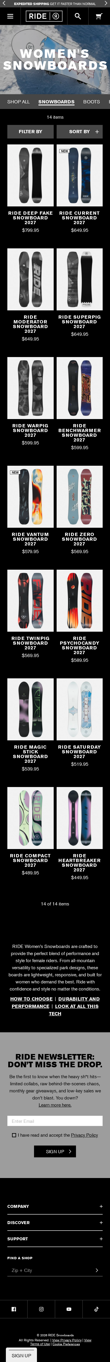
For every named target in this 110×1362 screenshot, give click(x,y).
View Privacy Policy (67, 1340)
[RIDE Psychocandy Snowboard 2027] (80, 603)
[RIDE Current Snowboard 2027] (80, 177)
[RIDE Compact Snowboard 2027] (30, 820)
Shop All (18, 102)
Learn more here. (55, 1105)
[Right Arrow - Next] (106, 3)
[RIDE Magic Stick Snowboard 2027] (30, 711)
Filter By (30, 131)
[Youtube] (68, 1309)
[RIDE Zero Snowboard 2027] (80, 499)
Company (18, 1206)
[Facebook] (13, 1309)
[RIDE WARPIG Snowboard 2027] (30, 390)
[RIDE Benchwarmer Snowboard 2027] (80, 390)
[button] (10, 16)
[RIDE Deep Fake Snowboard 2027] (30, 177)
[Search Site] (77, 16)
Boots (91, 102)
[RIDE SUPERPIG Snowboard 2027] (80, 281)
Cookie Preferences (66, 1344)
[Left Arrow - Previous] (4, 3)
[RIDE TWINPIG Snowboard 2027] (30, 603)
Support (17, 1239)
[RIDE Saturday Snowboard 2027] (80, 711)
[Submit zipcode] (97, 1270)
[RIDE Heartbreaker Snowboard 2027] (80, 820)
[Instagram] (41, 1309)
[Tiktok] (96, 1309)
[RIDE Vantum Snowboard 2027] (30, 499)
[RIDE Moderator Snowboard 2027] (30, 281)
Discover (18, 1222)
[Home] (44, 16)
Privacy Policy (84, 1135)
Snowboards (56, 102)
